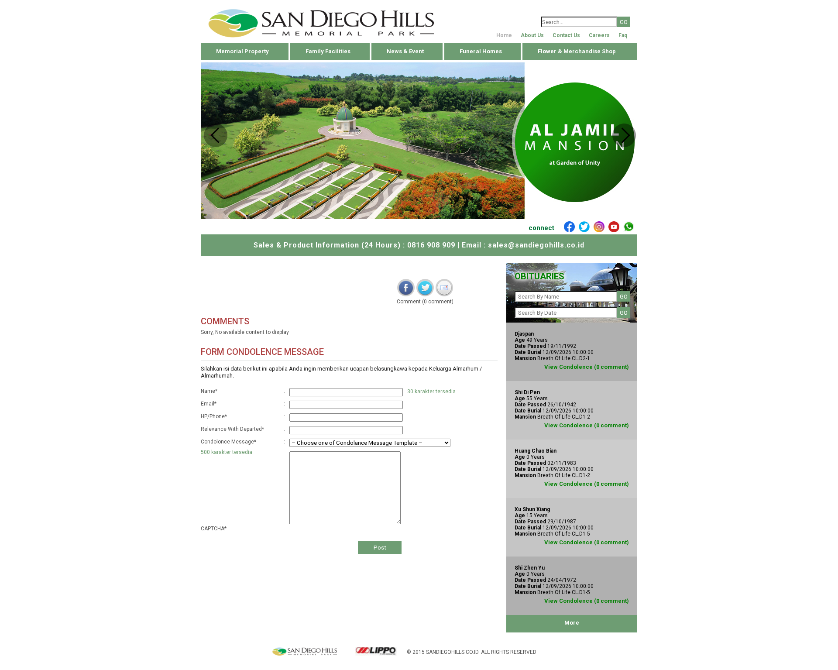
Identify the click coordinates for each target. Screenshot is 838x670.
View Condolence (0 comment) (586, 367)
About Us (532, 35)
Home (504, 35)
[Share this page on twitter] (425, 287)
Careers (599, 35)
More (571, 622)
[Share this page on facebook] (406, 287)
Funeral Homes (481, 51)
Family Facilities (328, 51)
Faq (622, 35)
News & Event (405, 51)
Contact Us (566, 35)
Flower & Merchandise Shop (577, 51)
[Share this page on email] (444, 287)
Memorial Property (242, 51)
